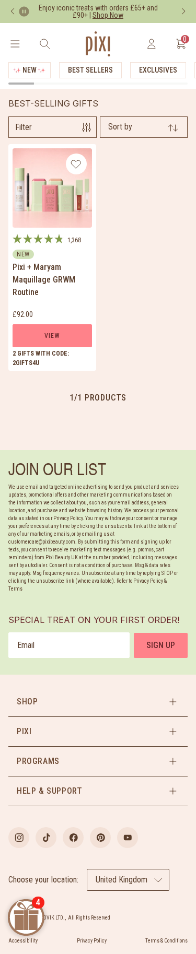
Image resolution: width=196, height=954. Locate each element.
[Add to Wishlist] (76, 164)
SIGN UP (160, 645)
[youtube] (127, 837)
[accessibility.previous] (12, 11)
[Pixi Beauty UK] (98, 43)
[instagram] (18, 837)
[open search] (44, 44)
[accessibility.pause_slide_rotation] (24, 11)
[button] (98, 701)
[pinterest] (100, 837)
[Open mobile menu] (14, 44)
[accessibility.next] (183, 11)
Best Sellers (90, 70)
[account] (151, 44)
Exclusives (158, 70)
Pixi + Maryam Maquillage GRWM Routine (44, 279)
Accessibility (23, 941)
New (29, 70)
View (52, 335)
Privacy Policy (92, 941)
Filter (23, 127)
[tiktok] (46, 837)
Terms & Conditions (166, 941)
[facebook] (73, 837)
